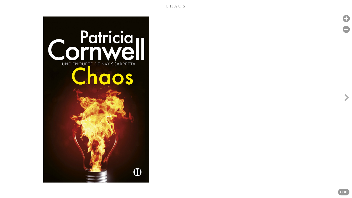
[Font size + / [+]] (346, 18)
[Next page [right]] (346, 98)
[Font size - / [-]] (346, 29)
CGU (343, 192)
